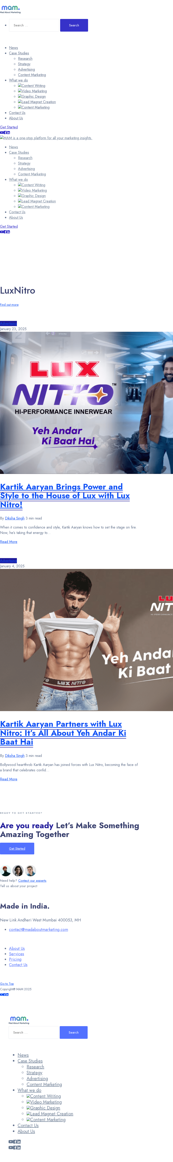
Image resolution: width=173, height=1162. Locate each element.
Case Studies (19, 53)
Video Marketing (34, 91)
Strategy (24, 64)
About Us (16, 118)
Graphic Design (34, 96)
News (13, 47)
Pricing (15, 959)
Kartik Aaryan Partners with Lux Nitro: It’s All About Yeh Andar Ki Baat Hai (63, 732)
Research (25, 58)
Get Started (9, 127)
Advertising (26, 69)
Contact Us (17, 112)
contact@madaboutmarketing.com (38, 929)
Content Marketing (32, 74)
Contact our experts (32, 880)
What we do (18, 80)
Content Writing (33, 85)
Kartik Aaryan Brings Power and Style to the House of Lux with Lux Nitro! (65, 495)
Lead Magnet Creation (39, 101)
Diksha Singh (15, 518)
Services (16, 954)
